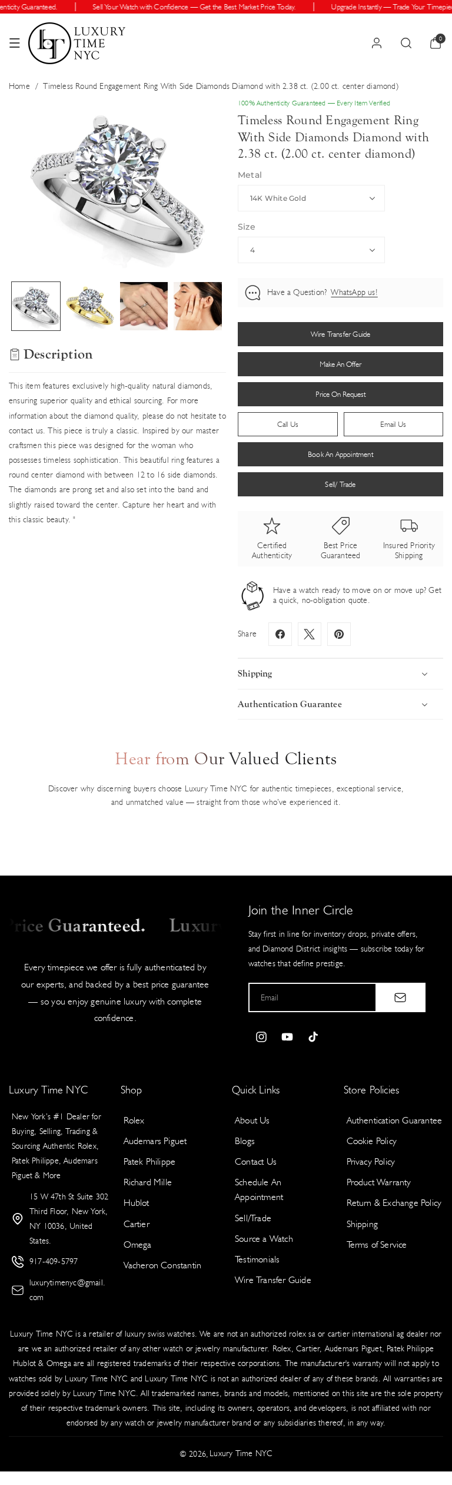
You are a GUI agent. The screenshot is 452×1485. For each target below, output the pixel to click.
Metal (250, 175)
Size (246, 226)
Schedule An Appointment (259, 1189)
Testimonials (257, 1259)
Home (19, 86)
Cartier (136, 1223)
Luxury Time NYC (241, 1453)
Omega (138, 1244)
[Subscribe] (400, 997)
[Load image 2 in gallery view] (90, 306)
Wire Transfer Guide (273, 1279)
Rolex (134, 1120)
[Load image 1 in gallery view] (36, 306)
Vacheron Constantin (163, 1265)
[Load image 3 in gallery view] (144, 306)
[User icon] (376, 43)
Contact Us (256, 1161)
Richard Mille (148, 1182)
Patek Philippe (150, 1161)
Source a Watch (264, 1238)
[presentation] (117, 186)
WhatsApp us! (354, 292)
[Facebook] (280, 634)
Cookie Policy (372, 1140)
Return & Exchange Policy (394, 1202)
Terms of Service (377, 1244)
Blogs (245, 1140)
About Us (252, 1120)
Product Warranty (379, 1182)
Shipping (362, 1223)
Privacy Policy (371, 1161)
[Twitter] (309, 634)
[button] (15, 43)
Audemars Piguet (155, 1140)
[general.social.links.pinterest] (339, 634)
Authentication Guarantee (395, 1120)
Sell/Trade (253, 1218)
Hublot (136, 1202)
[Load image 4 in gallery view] (198, 306)
